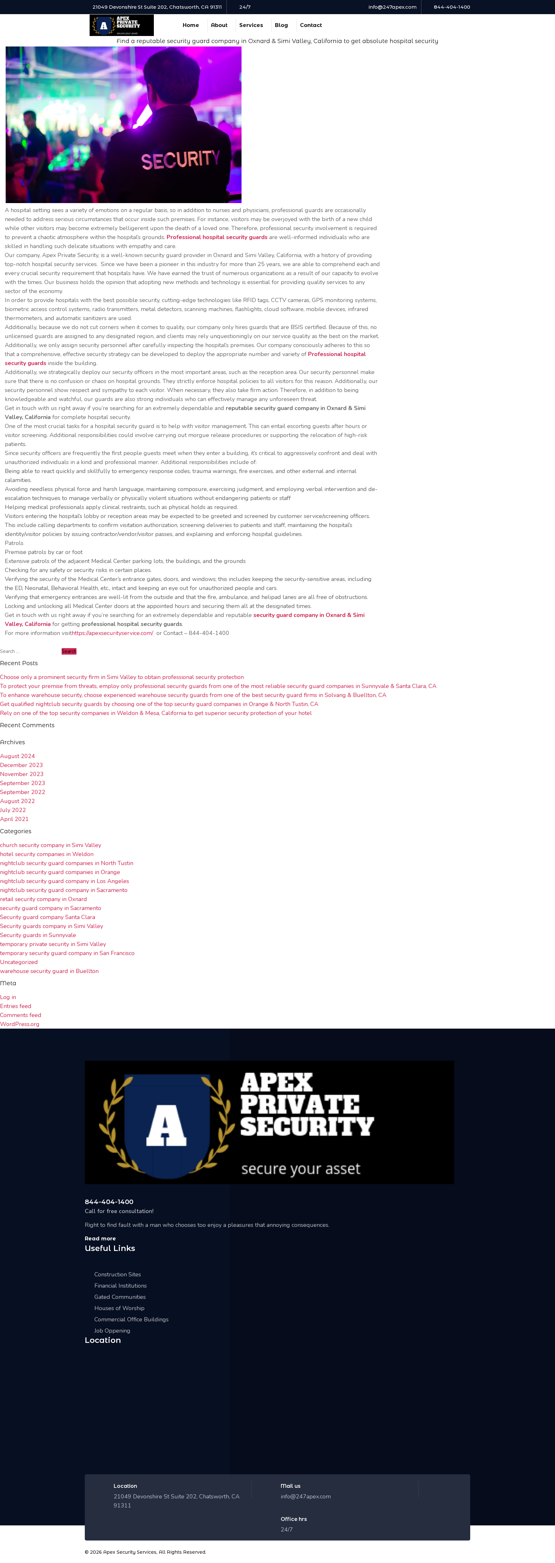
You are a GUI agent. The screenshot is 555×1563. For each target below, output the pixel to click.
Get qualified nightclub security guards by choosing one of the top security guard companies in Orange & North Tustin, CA (159, 704)
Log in (8, 997)
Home (191, 25)
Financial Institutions (120, 1286)
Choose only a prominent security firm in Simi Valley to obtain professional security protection (122, 677)
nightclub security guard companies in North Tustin (66, 863)
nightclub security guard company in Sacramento (64, 890)
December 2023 (21, 765)
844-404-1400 (452, 7)
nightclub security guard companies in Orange (60, 872)
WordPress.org (20, 1024)
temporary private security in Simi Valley (53, 944)
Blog (281, 25)
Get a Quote (441, 25)
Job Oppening (112, 1331)
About (219, 25)
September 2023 (22, 783)
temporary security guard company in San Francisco (67, 953)
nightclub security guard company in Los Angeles (64, 881)
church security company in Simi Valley (50, 845)
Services (251, 25)
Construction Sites (117, 1274)
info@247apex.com (393, 7)
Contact (311, 25)
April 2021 (14, 819)
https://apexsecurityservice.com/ (112, 633)
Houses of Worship (119, 1308)
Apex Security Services (129, 1552)
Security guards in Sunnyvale (38, 935)
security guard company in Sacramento (50, 908)
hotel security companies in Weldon (46, 854)
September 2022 (22, 792)
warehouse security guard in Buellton (49, 971)
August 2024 (17, 756)
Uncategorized (19, 962)
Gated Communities (120, 1297)
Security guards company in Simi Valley (51, 926)
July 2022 (13, 810)
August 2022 (17, 801)
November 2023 (22, 774)
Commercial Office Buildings (131, 1319)
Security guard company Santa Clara (47, 917)
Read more (100, 1239)
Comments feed (20, 1015)
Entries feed (15, 1006)
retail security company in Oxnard (43, 899)
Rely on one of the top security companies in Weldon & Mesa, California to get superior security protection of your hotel (156, 713)
